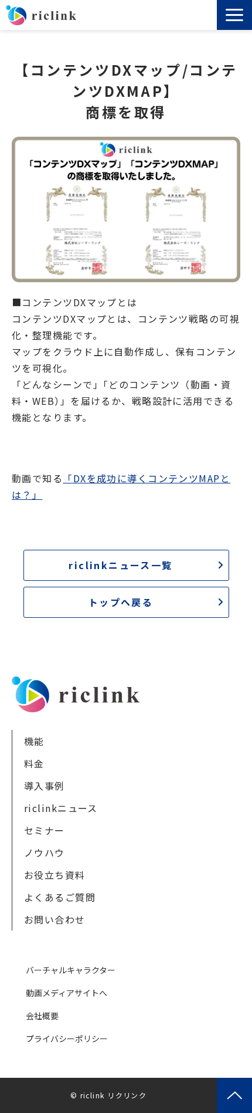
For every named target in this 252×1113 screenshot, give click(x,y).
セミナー (44, 830)
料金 (34, 763)
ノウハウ (44, 852)
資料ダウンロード (200, 18)
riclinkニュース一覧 (120, 565)
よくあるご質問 (60, 897)
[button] (234, 15)
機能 (34, 741)
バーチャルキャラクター (70, 970)
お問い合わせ (209, 18)
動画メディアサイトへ (66, 993)
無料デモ (183, 18)
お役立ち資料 (55, 875)
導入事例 (44, 786)
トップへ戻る (120, 602)
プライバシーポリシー (67, 1038)
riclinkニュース (61, 808)
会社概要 (42, 1015)
